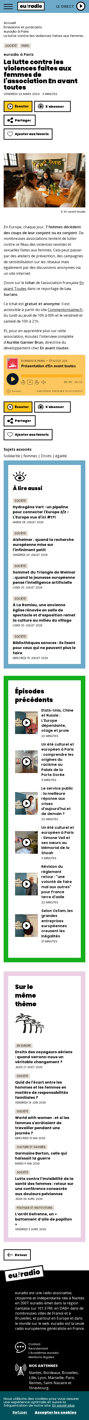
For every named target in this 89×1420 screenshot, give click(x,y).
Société (11, 46)
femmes (30, 455)
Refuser (20, 1412)
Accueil (10, 22)
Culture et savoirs (31, 1147)
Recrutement (38, 1348)
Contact (34, 1344)
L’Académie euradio (44, 1353)
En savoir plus (63, 1405)
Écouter (22, 106)
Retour (21, 1255)
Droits (46, 455)
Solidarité (12, 455)
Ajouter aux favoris (32, 134)
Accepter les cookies (55, 1412)
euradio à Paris (16, 31)
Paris (25, 46)
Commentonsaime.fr (65, 309)
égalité (61, 455)
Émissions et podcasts (23, 27)
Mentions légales (41, 1357)
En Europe (24, 1046)
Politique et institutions (34, 1208)
